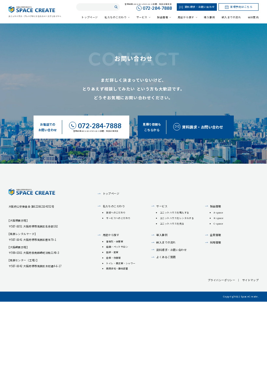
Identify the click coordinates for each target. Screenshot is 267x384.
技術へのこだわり (116, 212)
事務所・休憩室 (114, 241)
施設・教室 (112, 252)
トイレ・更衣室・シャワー (120, 263)
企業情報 (215, 235)
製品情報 (215, 206)
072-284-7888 (157, 8)
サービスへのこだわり (118, 218)
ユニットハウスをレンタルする (177, 218)
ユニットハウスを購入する (174, 212)
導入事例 (161, 235)
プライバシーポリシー (221, 280)
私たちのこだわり (114, 206)
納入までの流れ (166, 242)
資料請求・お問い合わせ (171, 250)
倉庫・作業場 (113, 257)
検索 (116, 7)
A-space (218, 212)
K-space (219, 218)
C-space (218, 223)
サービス (161, 206)
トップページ (111, 193)
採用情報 (215, 242)
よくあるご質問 (166, 257)
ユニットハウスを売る (172, 223)
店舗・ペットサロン (117, 246)
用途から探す (111, 235)
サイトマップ (250, 280)
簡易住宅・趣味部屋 (117, 268)
